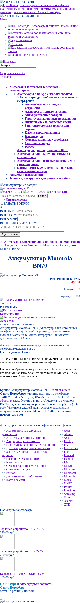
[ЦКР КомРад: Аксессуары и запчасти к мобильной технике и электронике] (40, 8)
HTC (67, 451)
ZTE (67, 504)
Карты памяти (15, 480)
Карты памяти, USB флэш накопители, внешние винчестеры (45, 169)
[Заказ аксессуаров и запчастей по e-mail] (27, 54)
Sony (67, 497)
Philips (68, 487)
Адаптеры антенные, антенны (46, 111)
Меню (4, 19)
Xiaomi (68, 501)
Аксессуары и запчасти (36, 584)
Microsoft (70, 472)
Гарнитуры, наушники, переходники (50, 118)
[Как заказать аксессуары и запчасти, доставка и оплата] (44, 49)
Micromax (70, 469)
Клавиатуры (34, 136)
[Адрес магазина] (20, 40)
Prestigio (69, 490)
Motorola (69, 476)
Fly (66, 444)
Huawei (69, 455)
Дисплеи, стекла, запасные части (48, 122)
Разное (29, 146)
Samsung (69, 494)
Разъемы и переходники (26, 174)
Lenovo (69, 458)
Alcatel (68, 434)
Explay (68, 441)
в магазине (60, 390)
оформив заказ (9, 400)
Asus (67, 437)
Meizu (68, 465)
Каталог (7, 76)
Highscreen (71, 448)
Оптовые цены (16, 199)
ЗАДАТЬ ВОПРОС (17, 203)
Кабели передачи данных (42, 132)
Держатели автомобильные (24, 476)
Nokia (68, 480)
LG (66, 462)
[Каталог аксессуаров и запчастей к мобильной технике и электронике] (44, 34)
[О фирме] (15, 43)
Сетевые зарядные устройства (46, 139)
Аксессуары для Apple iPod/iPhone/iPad (44, 94)
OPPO (68, 483)
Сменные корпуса (37, 143)
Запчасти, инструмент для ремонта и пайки (39, 178)
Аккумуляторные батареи (43, 115)
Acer (67, 430)
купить (6, 303)
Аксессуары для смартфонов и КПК (42, 150)
